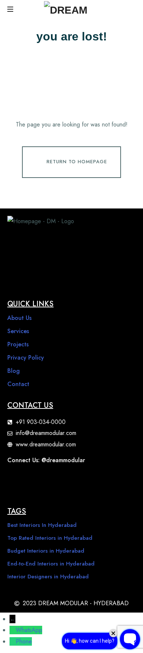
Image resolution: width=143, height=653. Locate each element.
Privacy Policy (25, 357)
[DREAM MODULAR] (77, 9)
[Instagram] (38, 480)
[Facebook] (16, 480)
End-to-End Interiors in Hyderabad (51, 564)
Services (18, 331)
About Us (19, 318)
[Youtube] (60, 480)
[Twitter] (82, 480)
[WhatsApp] (13, 630)
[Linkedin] (104, 480)
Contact (18, 384)
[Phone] (13, 641)
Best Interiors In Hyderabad (42, 525)
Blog (13, 371)
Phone (24, 641)
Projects (18, 344)
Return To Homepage (77, 161)
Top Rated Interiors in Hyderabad (49, 538)
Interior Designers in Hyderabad (48, 576)
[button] (11, 9)
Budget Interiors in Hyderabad (45, 551)
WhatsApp (29, 630)
